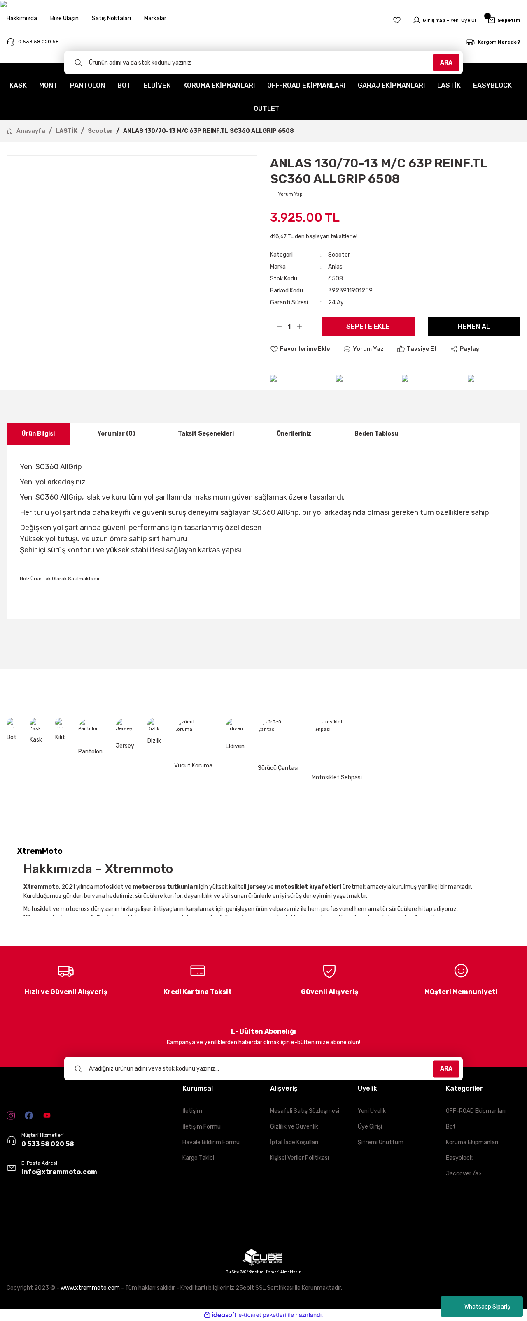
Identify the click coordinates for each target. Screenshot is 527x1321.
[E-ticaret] (262, 1315)
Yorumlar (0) (116, 433)
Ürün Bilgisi (38, 433)
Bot (451, 1126)
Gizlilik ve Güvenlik (294, 1126)
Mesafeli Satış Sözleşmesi (304, 1111)
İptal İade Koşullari (294, 1142)
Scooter (339, 254)
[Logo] (27, 1220)
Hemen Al (474, 326)
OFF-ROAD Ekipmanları (476, 1111)
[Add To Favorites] (300, 349)
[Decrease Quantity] (276, 326)
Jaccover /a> (463, 1173)
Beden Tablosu (376, 433)
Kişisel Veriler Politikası (299, 1157)
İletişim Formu (201, 1126)
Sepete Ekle (368, 326)
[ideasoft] (220, 1315)
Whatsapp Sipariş (487, 1306)
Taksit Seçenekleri (206, 433)
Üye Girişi (370, 1126)
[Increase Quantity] (302, 326)
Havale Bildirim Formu (211, 1142)
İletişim (192, 1111)
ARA (446, 62)
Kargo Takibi (198, 1157)
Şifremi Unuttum (380, 1142)
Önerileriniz (294, 433)
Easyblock (459, 1157)
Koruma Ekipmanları (472, 1142)
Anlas (335, 266)
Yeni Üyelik (372, 1111)
